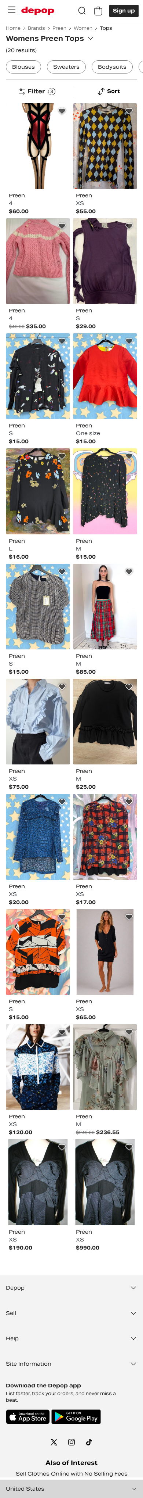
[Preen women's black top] (105, 952)
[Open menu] (11, 9)
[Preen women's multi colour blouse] (38, 376)
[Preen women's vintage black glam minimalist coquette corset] (105, 606)
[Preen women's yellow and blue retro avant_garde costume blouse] (105, 146)
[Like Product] (62, 111)
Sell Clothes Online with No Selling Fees (72, 1473)
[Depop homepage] (37, 11)
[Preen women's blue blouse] (38, 721)
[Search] (82, 11)
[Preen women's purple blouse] (105, 261)
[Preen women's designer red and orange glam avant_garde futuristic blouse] (105, 376)
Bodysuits (112, 67)
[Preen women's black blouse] (38, 1182)
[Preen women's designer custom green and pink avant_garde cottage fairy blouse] (105, 1067)
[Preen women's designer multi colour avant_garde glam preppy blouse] (38, 606)
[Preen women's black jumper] (105, 721)
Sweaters (66, 67)
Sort (113, 91)
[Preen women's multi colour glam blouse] (38, 836)
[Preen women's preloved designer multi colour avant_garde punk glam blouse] (105, 491)
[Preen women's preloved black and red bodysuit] (38, 146)
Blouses (23, 67)
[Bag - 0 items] (98, 11)
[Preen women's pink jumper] (38, 261)
